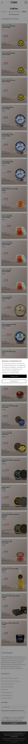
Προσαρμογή (14, 381)
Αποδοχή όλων (15, 376)
